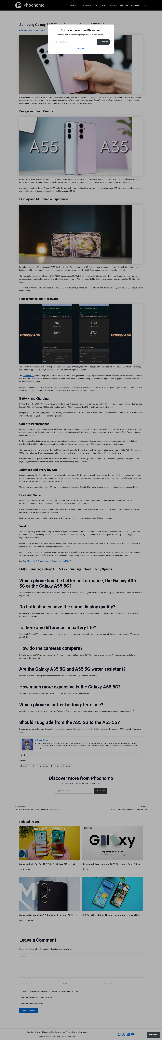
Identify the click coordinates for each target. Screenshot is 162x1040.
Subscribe (104, 42)
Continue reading (81, 48)
